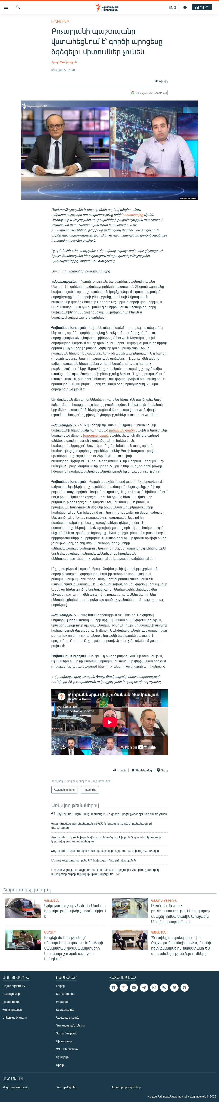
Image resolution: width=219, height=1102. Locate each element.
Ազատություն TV (14, 986)
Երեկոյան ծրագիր (15, 1017)
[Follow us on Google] (185, 988)
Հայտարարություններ (126, 1087)
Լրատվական (11, 1001)
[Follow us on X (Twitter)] (124, 988)
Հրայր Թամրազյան (64, 62)
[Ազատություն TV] (185, 7)
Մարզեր (50, 932)
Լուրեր (60, 986)
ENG (172, 7)
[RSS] (164, 988)
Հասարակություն (164, 900)
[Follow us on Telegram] (144, 988)
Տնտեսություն (65, 1009)
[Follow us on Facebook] (114, 988)
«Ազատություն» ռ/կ (15, 1087)
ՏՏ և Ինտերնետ (67, 1049)
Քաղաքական (65, 994)
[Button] (161, 81)
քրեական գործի (122, 430)
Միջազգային (64, 1041)
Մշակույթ (62, 1057)
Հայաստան (51, 900)
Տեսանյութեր (11, 994)
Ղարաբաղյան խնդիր (70, 1025)
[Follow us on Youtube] (134, 988)
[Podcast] (174, 988)
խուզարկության (96, 435)
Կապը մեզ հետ (67, 1087)
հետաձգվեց (133, 215)
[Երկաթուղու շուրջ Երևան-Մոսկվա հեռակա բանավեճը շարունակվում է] (23, 908)
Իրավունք (60, 21)
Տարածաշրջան (66, 1033)
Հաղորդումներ (12, 1009)
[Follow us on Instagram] (154, 988)
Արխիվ (60, 1065)
